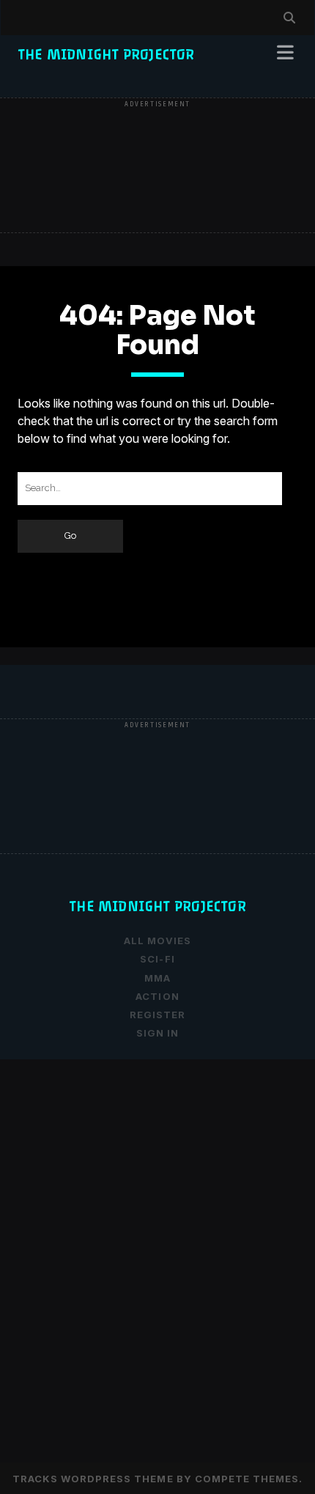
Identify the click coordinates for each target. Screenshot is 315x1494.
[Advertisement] (157, 166)
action (157, 996)
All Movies (157, 940)
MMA (157, 978)
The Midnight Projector (106, 55)
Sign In (157, 1033)
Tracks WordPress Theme (93, 1478)
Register (157, 1014)
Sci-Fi (157, 959)
